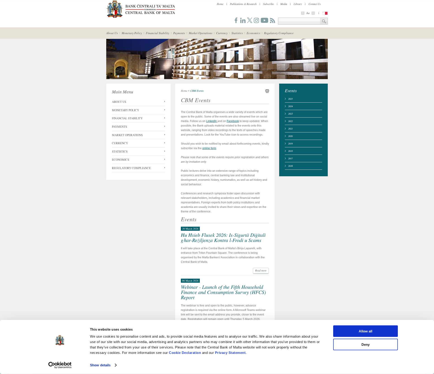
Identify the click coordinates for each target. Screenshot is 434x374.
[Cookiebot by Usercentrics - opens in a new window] (60, 365)
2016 (290, 165)
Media (283, 4)
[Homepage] (140, 17)
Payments (179, 33)
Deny (365, 344)
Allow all (365, 331)
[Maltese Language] (325, 13)
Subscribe (268, 4)
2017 (290, 158)
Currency (222, 33)
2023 (290, 113)
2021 (290, 128)
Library (298, 4)
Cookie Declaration (185, 353)
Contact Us (315, 4)
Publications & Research (243, 4)
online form (209, 148)
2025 (290, 98)
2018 (290, 151)
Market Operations (200, 33)
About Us (112, 33)
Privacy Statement (230, 353)
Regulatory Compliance (279, 33)
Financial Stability (157, 33)
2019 (290, 143)
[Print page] (267, 92)
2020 (290, 136)
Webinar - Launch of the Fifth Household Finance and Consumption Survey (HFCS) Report (223, 292)
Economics (253, 33)
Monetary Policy (132, 33)
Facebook (233, 121)
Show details (100, 365)
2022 (290, 121)
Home (220, 4)
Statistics (237, 33)
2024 (290, 106)
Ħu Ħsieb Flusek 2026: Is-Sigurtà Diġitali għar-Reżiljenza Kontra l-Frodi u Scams (223, 237)
